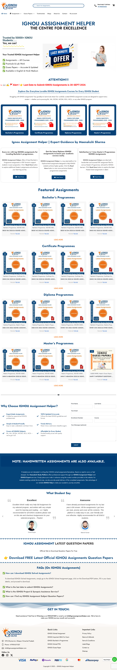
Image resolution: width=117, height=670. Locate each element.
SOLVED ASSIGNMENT (22, 374)
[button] (58, 573)
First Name (74, 403)
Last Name (97, 403)
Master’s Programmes (102, 133)
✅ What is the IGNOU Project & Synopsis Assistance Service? (31, 591)
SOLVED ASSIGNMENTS (81, 325)
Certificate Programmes (44, 133)
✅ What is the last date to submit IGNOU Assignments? (28, 587)
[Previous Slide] (3, 516)
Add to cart (15, 225)
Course (96, 418)
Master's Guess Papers (105, 374)
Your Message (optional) (78, 425)
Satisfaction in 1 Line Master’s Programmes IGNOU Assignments (97, 153)
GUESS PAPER (94, 374)
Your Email (74, 411)
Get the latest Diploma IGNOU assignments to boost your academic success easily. (59, 153)
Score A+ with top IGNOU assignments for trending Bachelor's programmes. (20, 153)
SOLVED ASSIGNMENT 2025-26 (26, 228)
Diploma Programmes (73, 133)
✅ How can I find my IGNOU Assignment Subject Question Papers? (33, 596)
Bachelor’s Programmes (14, 133)
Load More (58, 239)
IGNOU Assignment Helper (65, 666)
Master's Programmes (22, 325)
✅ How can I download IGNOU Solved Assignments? (27, 573)
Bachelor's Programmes (9, 228)
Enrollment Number (77, 418)
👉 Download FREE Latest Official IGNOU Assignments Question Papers (58, 557)
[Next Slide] (114, 516)
